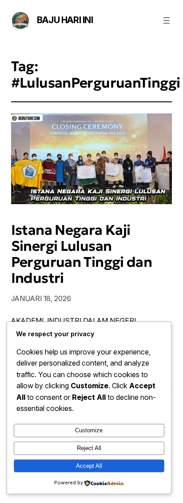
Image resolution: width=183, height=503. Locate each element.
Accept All (89, 466)
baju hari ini (65, 20)
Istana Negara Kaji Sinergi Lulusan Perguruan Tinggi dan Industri (81, 254)
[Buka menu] (166, 20)
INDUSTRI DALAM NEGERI (91, 320)
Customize (89, 430)
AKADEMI (27, 320)
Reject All (89, 448)
